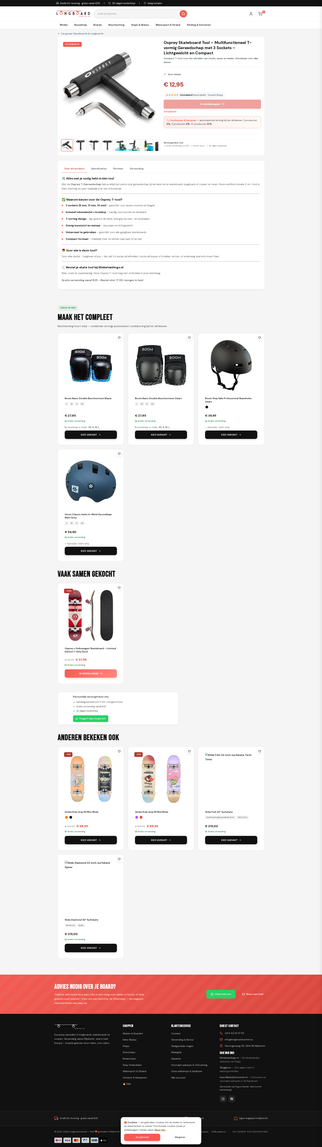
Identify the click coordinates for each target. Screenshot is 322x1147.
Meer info (160, 1129)
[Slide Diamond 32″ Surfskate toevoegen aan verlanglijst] (119, 859)
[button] (67, 145)
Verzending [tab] (137, 168)
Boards (97, 24)
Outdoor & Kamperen (135, 1077)
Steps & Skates (140, 24)
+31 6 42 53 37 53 (234, 1033)
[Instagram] (223, 1099)
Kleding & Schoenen (199, 24)
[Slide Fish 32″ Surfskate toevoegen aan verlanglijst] (259, 751)
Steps (126, 1046)
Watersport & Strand (168, 24)
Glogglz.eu (237, 1069)
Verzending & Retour (182, 1039)
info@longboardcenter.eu (239, 1039)
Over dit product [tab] (74, 168)
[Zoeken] (183, 13)
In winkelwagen (210, 104)
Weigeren (180, 1137)
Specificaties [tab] (99, 168)
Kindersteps (129, 1058)
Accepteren (142, 1137)
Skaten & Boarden (133, 1033)
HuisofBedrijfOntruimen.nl (243, 1079)
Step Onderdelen (132, 1064)
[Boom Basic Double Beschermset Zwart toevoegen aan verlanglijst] (189, 338)
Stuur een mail (254, 994)
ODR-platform (219, 1131)
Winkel (64, 24)
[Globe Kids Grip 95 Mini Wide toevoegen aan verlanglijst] (119, 751)
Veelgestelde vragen (182, 1046)
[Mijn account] (252, 13)
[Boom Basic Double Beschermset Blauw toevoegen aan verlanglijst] (119, 338)
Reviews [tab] (118, 168)
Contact (175, 1033)
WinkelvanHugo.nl (239, 1059)
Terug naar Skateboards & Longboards (82, 34)
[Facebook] (231, 1099)
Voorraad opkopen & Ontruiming (189, 1064)
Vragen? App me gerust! (92, 718)
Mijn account (178, 1077)
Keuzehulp (80, 24)
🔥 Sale (127, 1083)
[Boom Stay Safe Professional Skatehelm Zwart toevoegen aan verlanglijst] (259, 338)
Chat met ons (223, 994)
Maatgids (176, 1052)
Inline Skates (130, 1039)
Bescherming (116, 24)
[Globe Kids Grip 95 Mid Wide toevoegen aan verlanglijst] (189, 751)
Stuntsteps (129, 1052)
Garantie (176, 1058)
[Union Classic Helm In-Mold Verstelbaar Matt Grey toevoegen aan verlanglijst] (119, 454)
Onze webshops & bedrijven (186, 1071)
